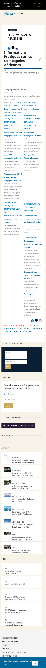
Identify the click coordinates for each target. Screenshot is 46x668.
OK (7, 366)
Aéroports (16, 548)
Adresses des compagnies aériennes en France (32, 136)
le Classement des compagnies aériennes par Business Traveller (21, 109)
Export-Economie (19, 483)
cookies (6, 664)
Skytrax (19, 112)
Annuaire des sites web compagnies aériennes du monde (13, 136)
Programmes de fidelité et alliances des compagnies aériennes (13, 177)
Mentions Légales (9, 642)
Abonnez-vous (37, 4)
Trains (14, 535)
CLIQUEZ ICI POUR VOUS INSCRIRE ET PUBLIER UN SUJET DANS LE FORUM (23, 329)
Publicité (5, 649)
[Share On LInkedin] (16, 48)
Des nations (12, 394)
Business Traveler (9, 638)
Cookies (5, 645)
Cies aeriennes (18, 496)
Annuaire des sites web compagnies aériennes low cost (13, 219)
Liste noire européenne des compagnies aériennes (32, 294)
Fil (6, 568)
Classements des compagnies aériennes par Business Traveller (32, 219)
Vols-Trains (16, 457)
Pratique (12, 30)
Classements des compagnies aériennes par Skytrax (32, 275)
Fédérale (11, 399)
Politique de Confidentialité (15, 652)
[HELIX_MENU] (22, 14)
